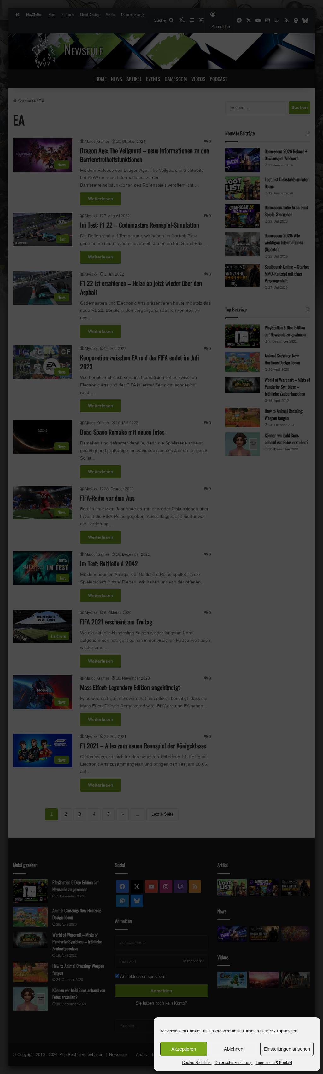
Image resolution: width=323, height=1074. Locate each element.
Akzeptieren (183, 1049)
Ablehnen (233, 1049)
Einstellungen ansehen (287, 1049)
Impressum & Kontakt (274, 1062)
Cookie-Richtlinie (197, 1062)
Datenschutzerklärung (234, 1062)
